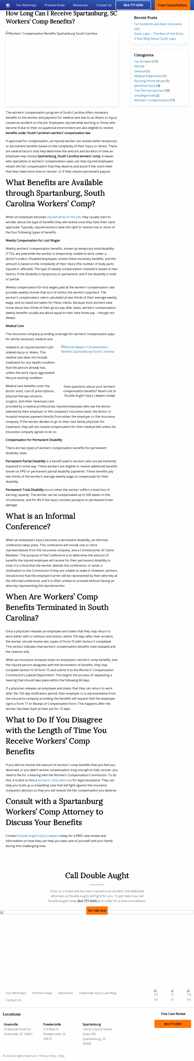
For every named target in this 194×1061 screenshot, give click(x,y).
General (139, 71)
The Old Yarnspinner (149, 90)
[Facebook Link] (172, 995)
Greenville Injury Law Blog (97, 993)
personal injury (145, 86)
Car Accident (143, 61)
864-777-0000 (87, 901)
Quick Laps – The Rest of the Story (158, 34)
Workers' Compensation (151, 100)
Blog (61, 1056)
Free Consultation (172, 5)
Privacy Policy (47, 1056)
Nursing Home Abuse (149, 81)
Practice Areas (55, 5)
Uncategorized (144, 95)
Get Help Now (97, 910)
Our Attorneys (26, 5)
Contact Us (104, 5)
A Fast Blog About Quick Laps (155, 38)
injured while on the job (64, 217)
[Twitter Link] (189, 995)
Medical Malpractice (148, 76)
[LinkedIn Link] (156, 995)
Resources (80, 5)
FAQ (137, 66)
